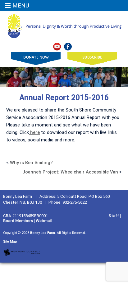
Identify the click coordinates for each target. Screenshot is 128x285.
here (34, 132)
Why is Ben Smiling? (31, 162)
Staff (113, 215)
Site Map (10, 242)
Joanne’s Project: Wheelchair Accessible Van (70, 172)
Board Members (18, 220)
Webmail (44, 220)
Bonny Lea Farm (42, 233)
